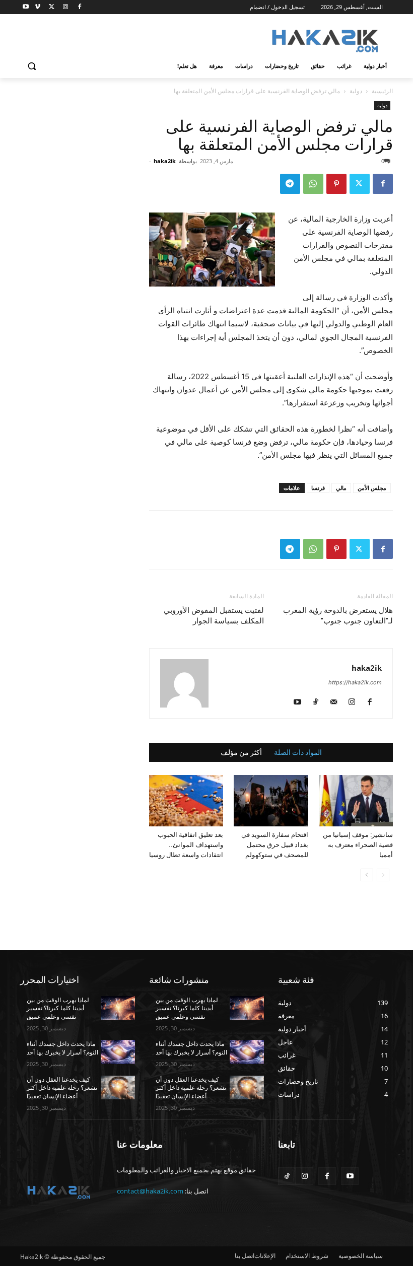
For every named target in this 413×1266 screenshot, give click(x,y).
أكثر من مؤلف (241, 752)
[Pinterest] (336, 184)
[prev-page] (383, 875)
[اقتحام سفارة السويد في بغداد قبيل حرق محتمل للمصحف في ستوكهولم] (271, 800)
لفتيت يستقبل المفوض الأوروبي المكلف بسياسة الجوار (214, 615)
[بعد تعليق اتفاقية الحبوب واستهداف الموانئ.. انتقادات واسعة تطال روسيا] (186, 800)
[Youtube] (26, 7)
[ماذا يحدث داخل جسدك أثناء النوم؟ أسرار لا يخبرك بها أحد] (118, 1052)
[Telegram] (290, 184)
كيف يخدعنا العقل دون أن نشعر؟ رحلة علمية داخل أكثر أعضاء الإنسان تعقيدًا (62, 1088)
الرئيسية (382, 91)
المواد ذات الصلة (298, 752)
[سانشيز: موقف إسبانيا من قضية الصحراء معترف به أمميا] (356, 800)
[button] (32, 66)
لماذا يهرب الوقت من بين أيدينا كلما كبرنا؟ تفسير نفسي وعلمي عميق (58, 1009)
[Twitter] (51, 7)
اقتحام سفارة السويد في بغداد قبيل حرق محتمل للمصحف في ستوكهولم (274, 845)
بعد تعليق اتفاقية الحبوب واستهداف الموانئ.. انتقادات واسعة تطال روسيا (186, 845)
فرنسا (318, 487)
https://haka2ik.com (355, 682)
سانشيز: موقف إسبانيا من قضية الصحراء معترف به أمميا (358, 845)
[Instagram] (65, 7)
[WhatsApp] (313, 184)
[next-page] (367, 875)
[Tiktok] (287, 1176)
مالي (341, 487)
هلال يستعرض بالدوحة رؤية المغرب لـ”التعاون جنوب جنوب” (338, 615)
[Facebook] (79, 7)
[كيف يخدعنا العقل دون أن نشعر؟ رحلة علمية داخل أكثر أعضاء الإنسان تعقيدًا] (118, 1088)
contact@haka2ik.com (150, 1190)
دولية (356, 91)
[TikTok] (319, 702)
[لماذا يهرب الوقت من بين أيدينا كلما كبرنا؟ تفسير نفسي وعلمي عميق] (118, 1008)
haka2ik (165, 161)
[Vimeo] (37, 7)
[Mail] (337, 702)
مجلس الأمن (372, 487)
